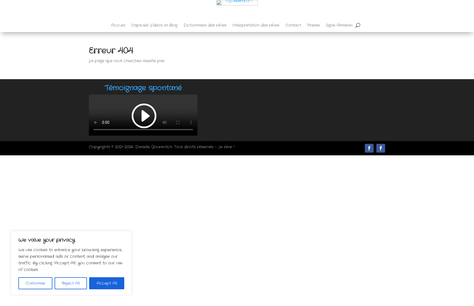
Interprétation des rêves (255, 25)
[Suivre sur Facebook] (380, 148)
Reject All (71, 283)
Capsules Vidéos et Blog (154, 25)
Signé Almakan (339, 25)
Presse (313, 25)
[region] (71, 263)
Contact (293, 25)
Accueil (118, 25)
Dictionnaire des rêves (205, 25)
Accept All (107, 283)
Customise (35, 283)
